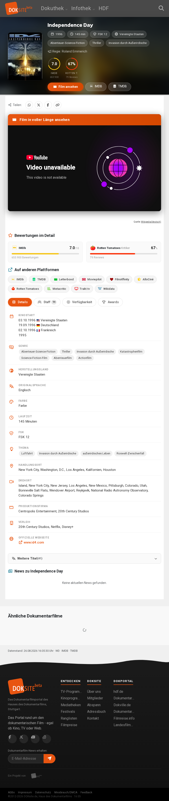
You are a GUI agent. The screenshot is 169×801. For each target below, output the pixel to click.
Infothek (81, 8)
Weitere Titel (29, 558)
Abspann (94, 705)
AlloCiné (148, 279)
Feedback (86, 792)
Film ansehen (68, 86)
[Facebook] (48, 105)
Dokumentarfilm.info (124, 698)
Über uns (94, 691)
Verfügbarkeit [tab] (82, 302)
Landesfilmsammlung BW (124, 725)
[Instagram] (46, 738)
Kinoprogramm (71, 698)
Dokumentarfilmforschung (124, 711)
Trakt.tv (85, 288)
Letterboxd (66, 279)
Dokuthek (53, 8)
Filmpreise (69, 725)
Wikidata (108, 288)
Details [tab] (23, 302)
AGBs (11, 792)
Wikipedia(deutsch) (151, 222)
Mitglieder (95, 698)
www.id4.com (34, 542)
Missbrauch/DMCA (65, 792)
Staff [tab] (49, 302)
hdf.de (118, 691)
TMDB (122, 86)
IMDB (98, 86)
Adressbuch (96, 711)
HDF (104, 8)
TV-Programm (71, 691)
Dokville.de (122, 705)
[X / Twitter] (38, 105)
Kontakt (93, 718)
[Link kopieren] (57, 105)
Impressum (25, 792)
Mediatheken (71, 705)
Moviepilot (94, 279)
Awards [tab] (113, 302)
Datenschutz (43, 792)
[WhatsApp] (29, 105)
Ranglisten (69, 718)
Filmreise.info (124, 718)
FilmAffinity (122, 279)
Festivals (68, 711)
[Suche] (161, 8)
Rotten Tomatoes (28, 288)
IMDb (20, 279)
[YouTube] (35, 738)
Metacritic (59, 288)
